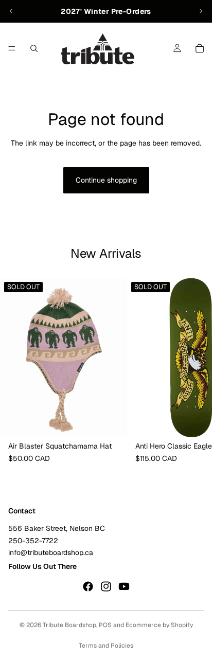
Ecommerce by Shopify (159, 625)
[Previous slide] (11, 11)
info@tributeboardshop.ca (50, 552)
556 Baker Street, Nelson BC (56, 528)
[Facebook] (88, 586)
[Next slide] (200, 11)
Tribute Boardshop (69, 625)
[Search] (34, 48)
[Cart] (199, 48)
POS (105, 625)
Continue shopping (106, 180)
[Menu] (12, 48)
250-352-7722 (33, 540)
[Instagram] (106, 586)
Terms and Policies (106, 645)
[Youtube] (124, 586)
